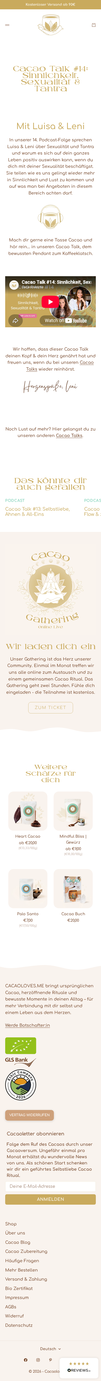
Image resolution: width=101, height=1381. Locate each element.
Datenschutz (19, 1325)
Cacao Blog (17, 1242)
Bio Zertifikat (19, 1288)
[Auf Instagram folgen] (38, 1360)
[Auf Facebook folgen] (26, 1360)
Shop (11, 1224)
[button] (79, 1368)
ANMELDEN (50, 1199)
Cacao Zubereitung (26, 1251)
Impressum (17, 1297)
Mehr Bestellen (21, 1270)
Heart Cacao (27, 836)
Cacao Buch (73, 914)
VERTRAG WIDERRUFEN (29, 1115)
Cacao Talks (69, 435)
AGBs (10, 1307)
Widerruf (14, 1316)
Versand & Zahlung (26, 1279)
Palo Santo (28, 914)
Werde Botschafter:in (27, 1025)
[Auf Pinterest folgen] (50, 1360)
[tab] (50, 773)
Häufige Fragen (22, 1261)
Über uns (15, 1233)
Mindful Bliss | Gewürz (73, 839)
